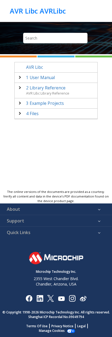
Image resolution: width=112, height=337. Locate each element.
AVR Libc (34, 67)
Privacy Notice (62, 326)
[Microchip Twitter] (50, 298)
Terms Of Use (37, 326)
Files (32, 113)
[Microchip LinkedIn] (39, 298)
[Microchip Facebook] (29, 298)
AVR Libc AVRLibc (38, 11)
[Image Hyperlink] (61, 298)
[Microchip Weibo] (83, 298)
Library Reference (46, 88)
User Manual (40, 77)
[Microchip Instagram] (72, 298)
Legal (81, 326)
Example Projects (45, 103)
